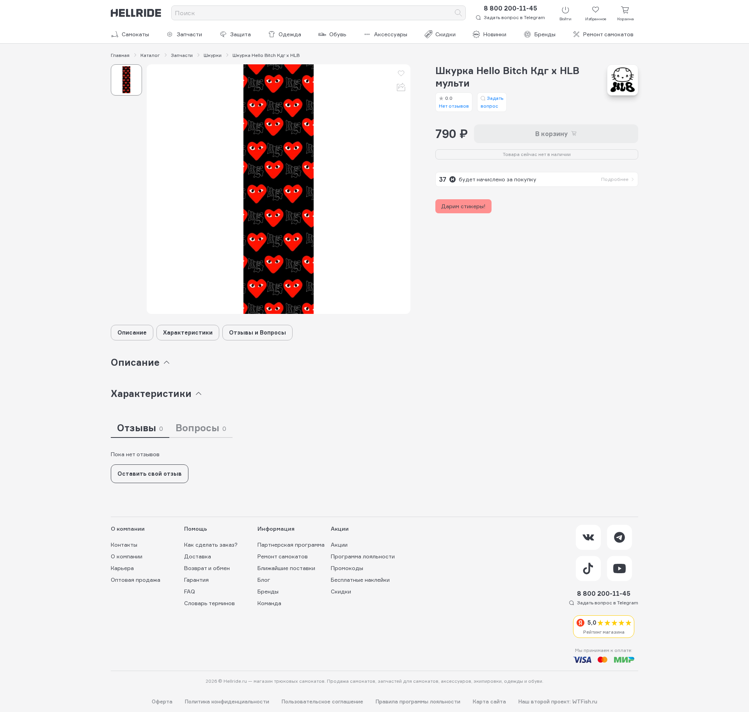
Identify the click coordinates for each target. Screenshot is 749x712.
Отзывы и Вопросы (257, 332)
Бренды (545, 34)
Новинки (494, 34)
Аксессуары (390, 34)
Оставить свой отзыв (149, 473)
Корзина (625, 18)
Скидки (445, 34)
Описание (132, 332)
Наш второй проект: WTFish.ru (557, 701)
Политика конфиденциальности (227, 701)
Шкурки (213, 55)
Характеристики (188, 332)
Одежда (290, 34)
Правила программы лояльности (418, 701)
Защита (240, 34)
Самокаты (135, 34)
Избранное (595, 18)
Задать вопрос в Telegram (514, 17)
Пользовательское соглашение (322, 701)
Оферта (162, 701)
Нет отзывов (454, 102)
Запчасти (189, 34)
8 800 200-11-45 (510, 8)
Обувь (337, 34)
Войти (565, 18)
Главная (120, 55)
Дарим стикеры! (463, 206)
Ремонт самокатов (608, 34)
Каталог (150, 55)
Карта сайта (489, 701)
